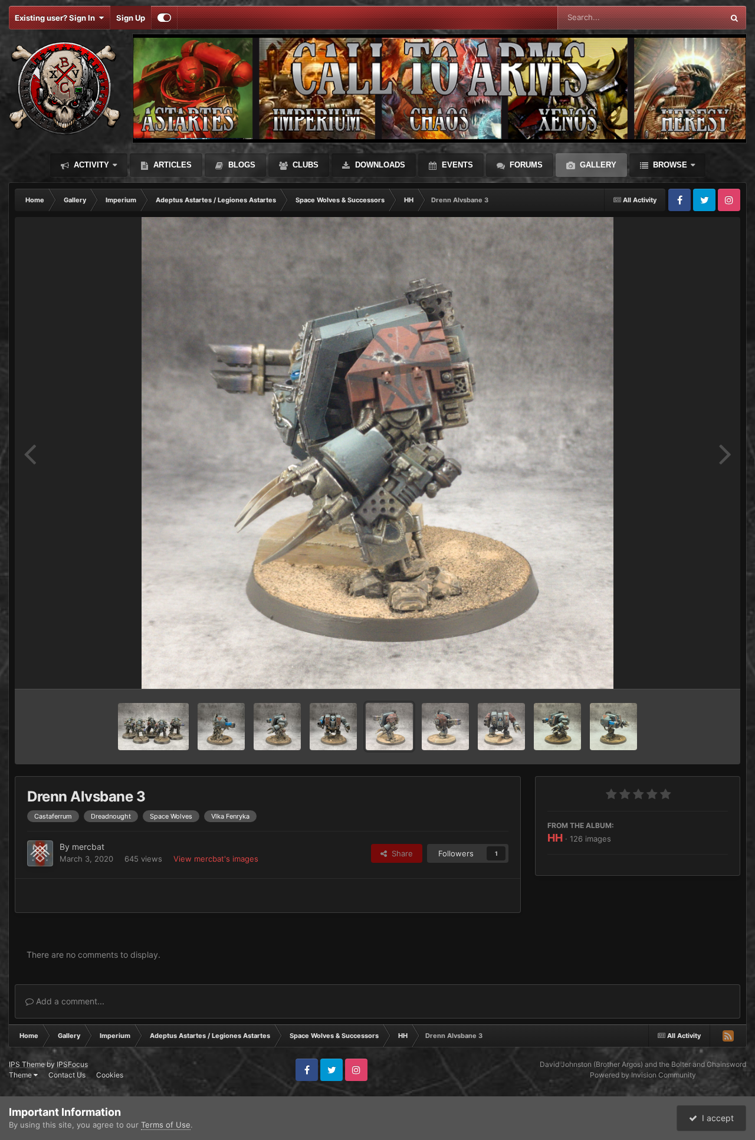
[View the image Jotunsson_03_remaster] (221, 726)
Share (400, 853)
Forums (525, 164)
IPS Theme (27, 1064)
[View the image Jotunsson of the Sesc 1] (557, 726)
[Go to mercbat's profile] (40, 853)
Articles (171, 164)
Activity (90, 164)
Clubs (304, 164)
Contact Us (67, 1074)
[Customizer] (164, 17)
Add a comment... (69, 1001)
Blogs (240, 164)
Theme (21, 1074)
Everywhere (687, 17)
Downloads (379, 164)
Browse (669, 164)
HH (555, 838)
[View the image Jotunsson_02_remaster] (277, 726)
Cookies (109, 1074)
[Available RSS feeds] (728, 1035)
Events (456, 164)
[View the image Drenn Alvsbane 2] (445, 726)
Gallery (596, 164)
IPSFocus (72, 1064)
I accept (715, 1118)
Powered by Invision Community (643, 1074)
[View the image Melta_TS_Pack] (153, 726)
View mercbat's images (215, 858)
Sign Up (130, 17)
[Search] (734, 17)
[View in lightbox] (377, 453)
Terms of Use (166, 1124)
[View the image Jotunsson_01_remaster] (333, 726)
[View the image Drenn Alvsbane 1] (501, 726)
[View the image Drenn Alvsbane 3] (389, 726)
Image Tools (692, 667)
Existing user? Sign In (57, 17)
